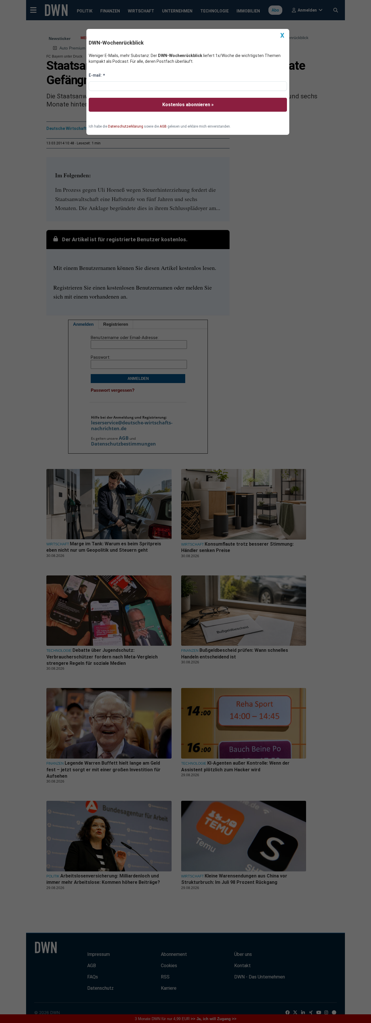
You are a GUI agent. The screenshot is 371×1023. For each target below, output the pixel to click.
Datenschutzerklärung (125, 126)
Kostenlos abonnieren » (188, 104)
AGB (163, 126)
